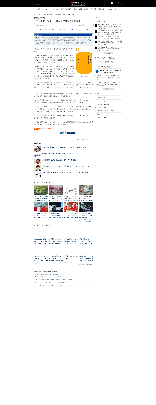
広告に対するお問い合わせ (104, 104)
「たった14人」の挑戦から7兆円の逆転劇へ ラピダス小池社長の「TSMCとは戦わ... (41, 198)
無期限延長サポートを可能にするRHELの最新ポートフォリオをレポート (86, 258)
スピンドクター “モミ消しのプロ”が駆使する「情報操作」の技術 (58, 44)
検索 (120, 17)
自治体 (86, 9)
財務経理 (68, 9)
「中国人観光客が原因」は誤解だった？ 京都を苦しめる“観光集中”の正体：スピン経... (56, 258)
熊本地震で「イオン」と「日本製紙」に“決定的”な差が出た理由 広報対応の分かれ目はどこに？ (110, 26)
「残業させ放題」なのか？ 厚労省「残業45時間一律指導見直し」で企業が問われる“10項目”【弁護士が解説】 (110, 32)
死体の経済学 (84, 42)
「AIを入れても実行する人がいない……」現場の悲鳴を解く (86, 215)
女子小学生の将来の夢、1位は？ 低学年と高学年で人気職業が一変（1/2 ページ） (56, 241)
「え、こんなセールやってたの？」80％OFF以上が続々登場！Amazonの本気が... (71, 215)
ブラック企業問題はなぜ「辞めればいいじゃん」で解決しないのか (65, 147)
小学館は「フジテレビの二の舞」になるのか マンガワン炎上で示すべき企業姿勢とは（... (71, 241)
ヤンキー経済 (79, 76)
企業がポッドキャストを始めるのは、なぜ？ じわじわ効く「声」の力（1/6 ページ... (71, 198)
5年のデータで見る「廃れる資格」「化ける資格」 (47, 274)
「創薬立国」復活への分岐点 (71, 257)
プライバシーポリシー (102, 117)
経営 (39, 9)
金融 (80, 9)
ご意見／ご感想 (101, 97)
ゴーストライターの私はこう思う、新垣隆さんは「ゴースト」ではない (66, 172)
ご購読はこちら (108, 89)
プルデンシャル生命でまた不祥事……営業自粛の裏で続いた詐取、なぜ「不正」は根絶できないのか (110, 42)
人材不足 (93, 9)
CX (53, 9)
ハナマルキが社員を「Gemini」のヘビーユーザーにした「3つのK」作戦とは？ (54, 279)
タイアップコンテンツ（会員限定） (106, 110)
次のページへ (71, 133)
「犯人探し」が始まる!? (46, 128)
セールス (46, 9)
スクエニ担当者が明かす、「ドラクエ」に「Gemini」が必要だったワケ (52, 282)
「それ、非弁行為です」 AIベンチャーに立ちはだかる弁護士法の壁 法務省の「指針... (86, 198)
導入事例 (101, 9)
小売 (75, 9)
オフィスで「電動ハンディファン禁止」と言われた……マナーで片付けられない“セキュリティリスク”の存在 (109, 84)
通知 (53, 29)
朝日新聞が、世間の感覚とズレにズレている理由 (59, 160)
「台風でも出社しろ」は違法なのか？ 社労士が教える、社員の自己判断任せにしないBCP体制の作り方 (110, 48)
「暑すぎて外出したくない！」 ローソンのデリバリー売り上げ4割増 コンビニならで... (41, 258)
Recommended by (82, 221)
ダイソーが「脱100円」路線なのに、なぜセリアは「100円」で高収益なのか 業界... (56, 198)
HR (57, 9)
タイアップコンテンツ (102, 107)
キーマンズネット (58, 271)
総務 (62, 9)
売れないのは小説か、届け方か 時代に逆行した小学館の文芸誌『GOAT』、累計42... (40, 241)
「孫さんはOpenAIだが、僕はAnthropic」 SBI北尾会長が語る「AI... (56, 215)
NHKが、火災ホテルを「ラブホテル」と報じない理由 (60, 153)
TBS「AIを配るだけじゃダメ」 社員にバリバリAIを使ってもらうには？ (53, 285)
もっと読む (108, 53)
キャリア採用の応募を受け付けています (107, 62)
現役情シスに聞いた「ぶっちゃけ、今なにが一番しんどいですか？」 (52, 277)
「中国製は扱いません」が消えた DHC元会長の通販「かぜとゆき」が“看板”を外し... (41, 215)
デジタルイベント (112, 9)
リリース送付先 (101, 101)
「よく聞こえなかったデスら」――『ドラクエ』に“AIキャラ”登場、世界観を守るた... (86, 241)
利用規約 (99, 114)
